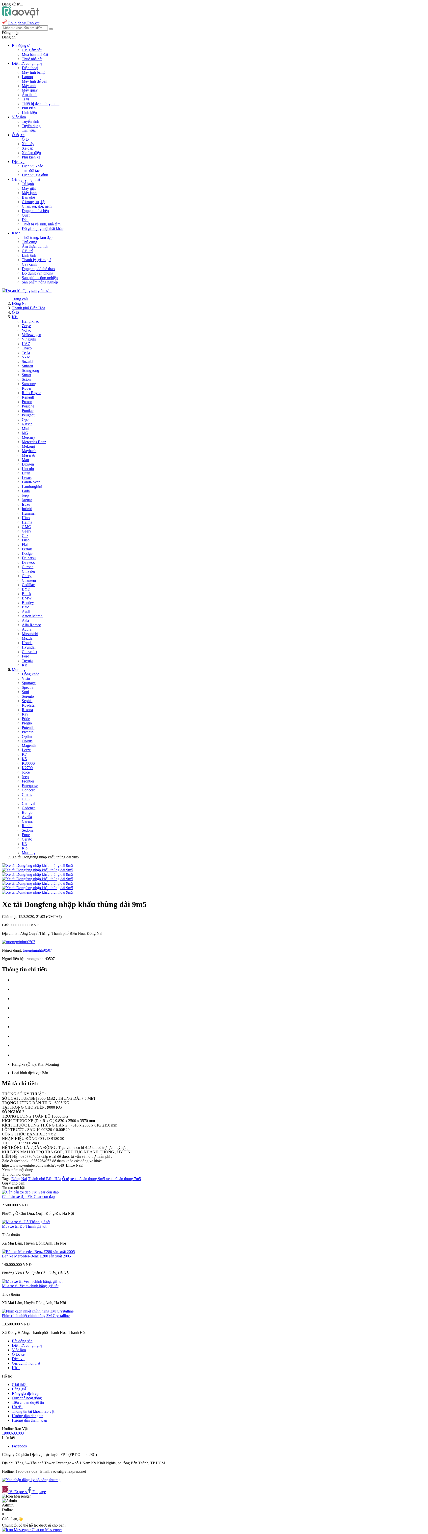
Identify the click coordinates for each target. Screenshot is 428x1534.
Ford (25, 656)
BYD (26, 589)
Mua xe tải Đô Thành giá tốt (24, 1226)
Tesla (26, 352)
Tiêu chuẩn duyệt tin (28, 1402)
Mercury (28, 437)
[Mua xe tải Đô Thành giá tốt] (26, 1222)
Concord (28, 790)
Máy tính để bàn (34, 81)
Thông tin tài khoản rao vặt (33, 1411)
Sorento (28, 696)
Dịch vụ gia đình (35, 175)
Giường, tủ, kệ (33, 202)
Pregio (27, 723)
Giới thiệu (19, 1384)
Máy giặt (29, 188)
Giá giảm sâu (32, 50)
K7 (24, 754)
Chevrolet (29, 652)
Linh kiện (29, 112)
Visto (26, 678)
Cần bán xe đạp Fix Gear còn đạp (28, 1196)
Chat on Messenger (46, 1530)
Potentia (28, 727)
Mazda (27, 638)
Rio (24, 848)
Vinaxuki (29, 339)
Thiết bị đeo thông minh (40, 103)
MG (25, 433)
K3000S (28, 763)
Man (25, 460)
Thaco (27, 348)
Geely (26, 531)
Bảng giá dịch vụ (25, 1393)
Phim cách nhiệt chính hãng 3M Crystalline (36, 1316)
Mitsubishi (30, 634)
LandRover (31, 482)
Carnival (28, 803)
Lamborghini (32, 486)
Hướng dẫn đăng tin (27, 1416)
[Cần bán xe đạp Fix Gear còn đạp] (30, 1192)
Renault (28, 397)
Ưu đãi (17, 1407)
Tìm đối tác (31, 170)
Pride (26, 719)
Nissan (27, 424)
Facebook (19, 1446)
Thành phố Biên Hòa (28, 308)
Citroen (27, 567)
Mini (25, 428)
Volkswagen (31, 335)
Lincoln (28, 469)
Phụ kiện (29, 108)
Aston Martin (32, 616)
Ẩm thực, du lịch (35, 246)
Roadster (29, 705)
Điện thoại (30, 68)
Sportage (29, 683)
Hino (26, 518)
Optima (27, 736)
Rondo (27, 826)
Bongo (27, 812)
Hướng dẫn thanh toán (29, 1420)
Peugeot (28, 415)
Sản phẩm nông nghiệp (40, 282)
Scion (26, 379)
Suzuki (27, 361)
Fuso (25, 540)
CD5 (25, 799)
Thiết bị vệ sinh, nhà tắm (41, 224)
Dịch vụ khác (32, 166)
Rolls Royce (31, 393)
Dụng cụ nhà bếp (35, 211)
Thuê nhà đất (32, 59)
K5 (24, 759)
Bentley (28, 602)
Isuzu (26, 504)
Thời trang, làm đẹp (37, 237)
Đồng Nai (19, 303)
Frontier (28, 781)
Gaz (25, 535)
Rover (26, 388)
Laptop (27, 77)
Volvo (26, 330)
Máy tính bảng (33, 72)
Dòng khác (30, 674)
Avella (27, 817)
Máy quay (30, 90)
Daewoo (28, 562)
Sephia (27, 701)
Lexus (26, 477)
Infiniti (27, 509)
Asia (25, 620)
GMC (26, 527)
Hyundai (28, 647)
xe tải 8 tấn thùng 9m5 (88, 1179)
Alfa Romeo (31, 625)
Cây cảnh (29, 264)
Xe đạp (27, 148)
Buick (26, 594)
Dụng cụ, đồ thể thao (38, 269)
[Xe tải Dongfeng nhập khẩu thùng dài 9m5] (37, 865)
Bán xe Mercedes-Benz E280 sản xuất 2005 (36, 1256)
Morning (19, 669)
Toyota (27, 660)
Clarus (27, 794)
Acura (26, 629)
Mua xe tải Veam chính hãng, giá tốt (30, 1286)
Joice (26, 772)
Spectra (27, 687)
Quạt (25, 215)
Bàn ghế (28, 197)
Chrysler (28, 571)
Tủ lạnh (28, 184)
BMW (27, 598)
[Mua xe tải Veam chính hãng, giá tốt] (32, 1281)
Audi (26, 611)
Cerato (27, 839)
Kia (15, 317)
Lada (26, 491)
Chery (26, 576)
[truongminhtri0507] (18, 942)
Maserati (28, 455)
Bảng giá (19, 1389)
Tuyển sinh (30, 121)
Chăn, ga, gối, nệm (37, 206)
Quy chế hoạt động (27, 1398)
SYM (26, 357)
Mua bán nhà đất (35, 54)
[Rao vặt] (20, 16)
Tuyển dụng (31, 126)
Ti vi (25, 99)
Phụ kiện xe (31, 157)
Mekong (28, 446)
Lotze (26, 750)
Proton (27, 402)
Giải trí (27, 251)
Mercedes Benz (34, 442)
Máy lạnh (29, 193)
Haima (27, 522)
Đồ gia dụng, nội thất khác (42, 228)
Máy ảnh (29, 86)
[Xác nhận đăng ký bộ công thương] (31, 1480)
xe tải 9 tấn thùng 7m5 (123, 1179)
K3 (24, 844)
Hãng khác (30, 321)
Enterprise (30, 785)
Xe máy (28, 144)
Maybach (29, 451)
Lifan (26, 473)
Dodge (27, 553)
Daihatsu (29, 558)
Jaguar (27, 500)
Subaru (27, 366)
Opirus (27, 741)
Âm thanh (29, 95)
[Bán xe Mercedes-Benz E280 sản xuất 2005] (38, 1252)
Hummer (29, 513)
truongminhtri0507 (37, 950)
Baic (25, 607)
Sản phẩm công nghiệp (40, 278)
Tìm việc (29, 130)
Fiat (25, 544)
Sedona (27, 830)
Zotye (26, 326)
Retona (27, 710)
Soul (25, 692)
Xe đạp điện (31, 153)
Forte (26, 835)
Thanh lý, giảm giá (36, 260)
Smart (26, 375)
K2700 (27, 768)
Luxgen (28, 464)
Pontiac (27, 410)
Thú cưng (29, 242)
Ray (25, 714)
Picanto (27, 732)
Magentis (29, 745)
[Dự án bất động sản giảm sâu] (27, 290)
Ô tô (25, 139)
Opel (25, 419)
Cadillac (28, 585)
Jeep (25, 495)
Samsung (29, 384)
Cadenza (28, 808)
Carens (27, 821)
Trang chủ (20, 299)
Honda (27, 643)
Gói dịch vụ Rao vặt (23, 23)
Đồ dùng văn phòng (37, 273)
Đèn (25, 220)
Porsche (28, 406)
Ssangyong (30, 370)
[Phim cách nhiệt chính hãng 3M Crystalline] (38, 1311)
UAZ (26, 344)
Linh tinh (29, 255)
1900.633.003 (13, 1433)
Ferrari (27, 549)
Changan (29, 580)
